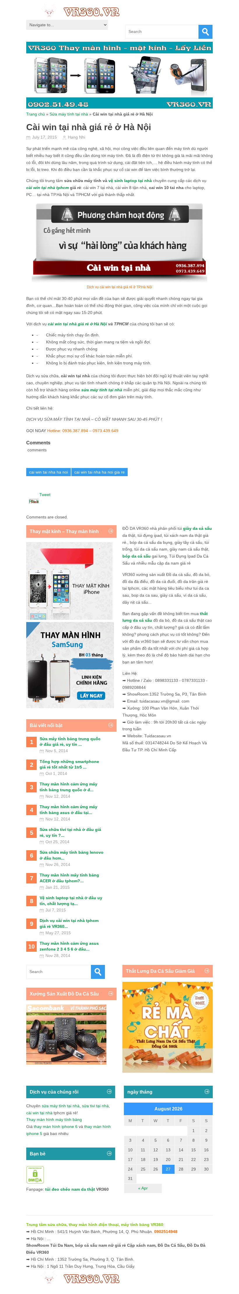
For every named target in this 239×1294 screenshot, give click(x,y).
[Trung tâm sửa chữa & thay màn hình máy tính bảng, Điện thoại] (83, 11)
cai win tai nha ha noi (48, 472)
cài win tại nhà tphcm (47, 187)
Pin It (33, 501)
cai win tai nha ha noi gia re (99, 472)
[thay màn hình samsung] (70, 706)
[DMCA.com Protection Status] (35, 1182)
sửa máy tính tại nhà (61, 1105)
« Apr (143, 1188)
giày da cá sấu (197, 528)
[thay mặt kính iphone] (69, 618)
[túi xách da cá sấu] (66, 1063)
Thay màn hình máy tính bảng (54, 1119)
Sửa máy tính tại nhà (69, 114)
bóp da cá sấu (136, 556)
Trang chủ (35, 114)
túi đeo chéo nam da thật (70, 1189)
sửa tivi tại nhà (95, 1105)
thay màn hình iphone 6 (56, 1126)
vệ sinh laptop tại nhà (130, 180)
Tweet (44, 494)
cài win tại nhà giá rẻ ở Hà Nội (77, 324)
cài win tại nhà (39, 1112)
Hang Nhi (76, 137)
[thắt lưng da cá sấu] (167, 1071)
